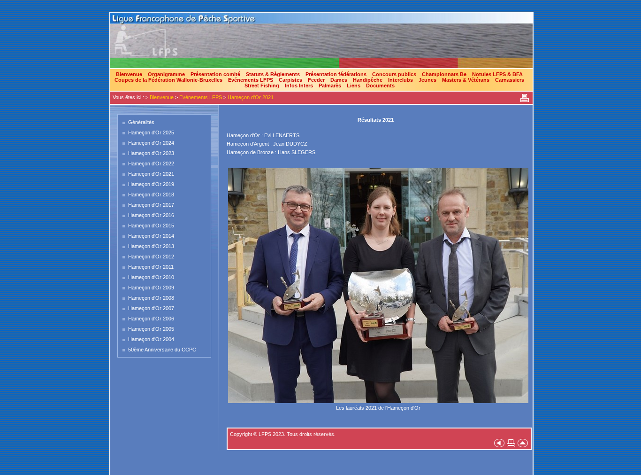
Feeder (316, 80)
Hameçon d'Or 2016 (151, 215)
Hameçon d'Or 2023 (151, 153)
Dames (338, 80)
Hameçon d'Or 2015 (151, 225)
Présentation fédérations (335, 74)
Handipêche (367, 80)
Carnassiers (509, 80)
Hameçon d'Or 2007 (151, 308)
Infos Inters (299, 85)
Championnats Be (444, 74)
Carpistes (290, 80)
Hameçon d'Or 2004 (151, 339)
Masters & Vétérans (465, 80)
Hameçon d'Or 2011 (151, 267)
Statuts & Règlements (273, 74)
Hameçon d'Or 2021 (251, 97)
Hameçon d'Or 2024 (151, 143)
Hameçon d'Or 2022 (151, 163)
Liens (353, 85)
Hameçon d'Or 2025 (151, 132)
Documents (380, 85)
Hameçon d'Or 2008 (151, 298)
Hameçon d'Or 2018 (151, 194)
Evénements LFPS (250, 80)
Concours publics (394, 74)
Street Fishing (261, 85)
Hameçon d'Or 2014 (151, 236)
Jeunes (427, 80)
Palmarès (330, 85)
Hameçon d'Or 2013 (151, 246)
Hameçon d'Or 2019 (151, 184)
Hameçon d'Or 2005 (151, 329)
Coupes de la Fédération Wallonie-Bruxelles (168, 80)
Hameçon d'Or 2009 (151, 287)
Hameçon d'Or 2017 (151, 205)
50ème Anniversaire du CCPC (162, 349)
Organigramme (166, 74)
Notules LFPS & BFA (497, 74)
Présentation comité (215, 74)
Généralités (141, 122)
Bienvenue (129, 74)
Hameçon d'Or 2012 (151, 256)
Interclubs (400, 80)
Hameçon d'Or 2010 (151, 277)
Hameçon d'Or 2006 (151, 318)
